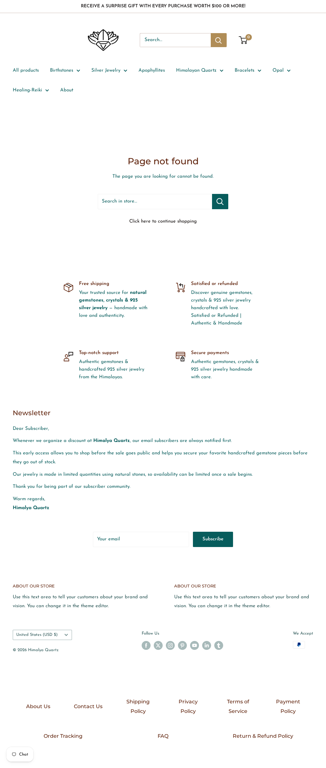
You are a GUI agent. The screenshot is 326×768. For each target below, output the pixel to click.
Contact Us (88, 706)
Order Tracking (63, 736)
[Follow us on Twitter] (158, 645)
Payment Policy (288, 706)
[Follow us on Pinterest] (182, 645)
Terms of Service (238, 706)
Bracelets (244, 70)
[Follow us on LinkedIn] (206, 645)
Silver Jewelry (105, 70)
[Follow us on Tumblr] (218, 645)
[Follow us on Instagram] (170, 645)
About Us (38, 706)
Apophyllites (151, 70)
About (66, 90)
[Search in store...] (220, 201)
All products (26, 70)
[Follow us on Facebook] (146, 645)
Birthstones (61, 70)
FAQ (163, 736)
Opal (278, 70)
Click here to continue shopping (163, 221)
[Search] (219, 40)
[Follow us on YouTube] (194, 645)
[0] (243, 40)
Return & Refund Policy (263, 736)
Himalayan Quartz (196, 70)
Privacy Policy (188, 706)
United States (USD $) (37, 635)
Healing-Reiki (27, 90)
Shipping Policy (138, 706)
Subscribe (212, 539)
